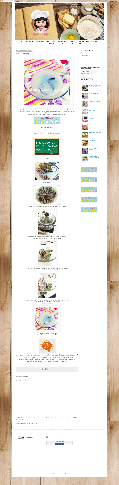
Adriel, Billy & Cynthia (33, 368)
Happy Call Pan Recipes (51, 43)
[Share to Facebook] (46, 369)
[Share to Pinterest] (47, 369)
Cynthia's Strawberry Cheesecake (93, 117)
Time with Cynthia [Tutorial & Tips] (74, 43)
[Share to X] (44, 369)
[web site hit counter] (51, 437)
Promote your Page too (85, 63)
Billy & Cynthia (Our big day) (92, 41)
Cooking (53, 41)
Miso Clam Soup (37, 370)
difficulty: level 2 (30, 370)
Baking (47, 41)
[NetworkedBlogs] (59, 441)
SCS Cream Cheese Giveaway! (93, 149)
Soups (42, 370)
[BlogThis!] (42, 369)
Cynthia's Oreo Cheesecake (95, 101)
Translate (92, 73)
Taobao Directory (40, 41)
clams (25, 370)
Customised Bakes (30, 41)
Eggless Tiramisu (92, 124)
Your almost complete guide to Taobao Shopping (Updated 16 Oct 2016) (95, 87)
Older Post (75, 417)
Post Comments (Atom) (27, 419)
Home (22, 41)
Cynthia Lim (83, 52)
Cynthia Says (81, 41)
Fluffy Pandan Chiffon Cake (95, 132)
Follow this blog (59, 443)
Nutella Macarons (93, 140)
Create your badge (84, 55)
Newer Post (19, 417)
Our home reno (40, 43)
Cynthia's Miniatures (62, 41)
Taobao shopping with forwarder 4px (94, 110)
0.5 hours (22, 370)
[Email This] (41, 369)
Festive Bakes (62, 43)
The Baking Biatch (84, 61)
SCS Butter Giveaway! (94, 93)
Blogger (65, 473)
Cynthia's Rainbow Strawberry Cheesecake (94, 157)
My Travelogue (72, 41)
